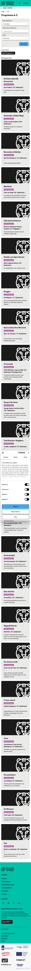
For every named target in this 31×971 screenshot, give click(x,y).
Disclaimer (4, 938)
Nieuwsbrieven (6, 881)
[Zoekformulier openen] (19, 3)
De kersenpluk (9, 555)
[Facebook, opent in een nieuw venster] (14, 903)
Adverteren (4, 891)
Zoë (5, 843)
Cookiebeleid (4, 936)
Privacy (3, 941)
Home (2, 11)
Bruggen (7, 291)
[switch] (27, 489)
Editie (4, 35)
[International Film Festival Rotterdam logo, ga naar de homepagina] (7, 3)
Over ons (4, 878)
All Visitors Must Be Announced (11, 80)
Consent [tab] (5, 457)
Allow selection (15, 511)
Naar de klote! (9, 591)
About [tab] (25, 457)
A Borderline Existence (12, 221)
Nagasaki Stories (10, 626)
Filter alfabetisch (7, 21)
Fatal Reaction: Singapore (13, 440)
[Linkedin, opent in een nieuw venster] (19, 903)
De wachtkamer (10, 775)
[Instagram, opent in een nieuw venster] (3, 903)
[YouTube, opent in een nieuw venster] (8, 903)
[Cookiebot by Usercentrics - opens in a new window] (18, 453)
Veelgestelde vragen (7, 884)
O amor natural (9, 700)
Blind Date (8, 186)
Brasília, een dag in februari (14, 257)
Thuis (6, 738)
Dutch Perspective (7, 53)
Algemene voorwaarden (7, 933)
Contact (3, 894)
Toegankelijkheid (6, 887)
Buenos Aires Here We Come (15, 328)
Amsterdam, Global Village (14, 116)
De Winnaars (9, 809)
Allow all (15, 506)
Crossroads (8, 364)
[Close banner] (28, 452)
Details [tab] (15, 457)
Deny (15, 517)
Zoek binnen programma (9, 28)
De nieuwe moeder (11, 662)
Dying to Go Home (11, 402)
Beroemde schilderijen (12, 152)
